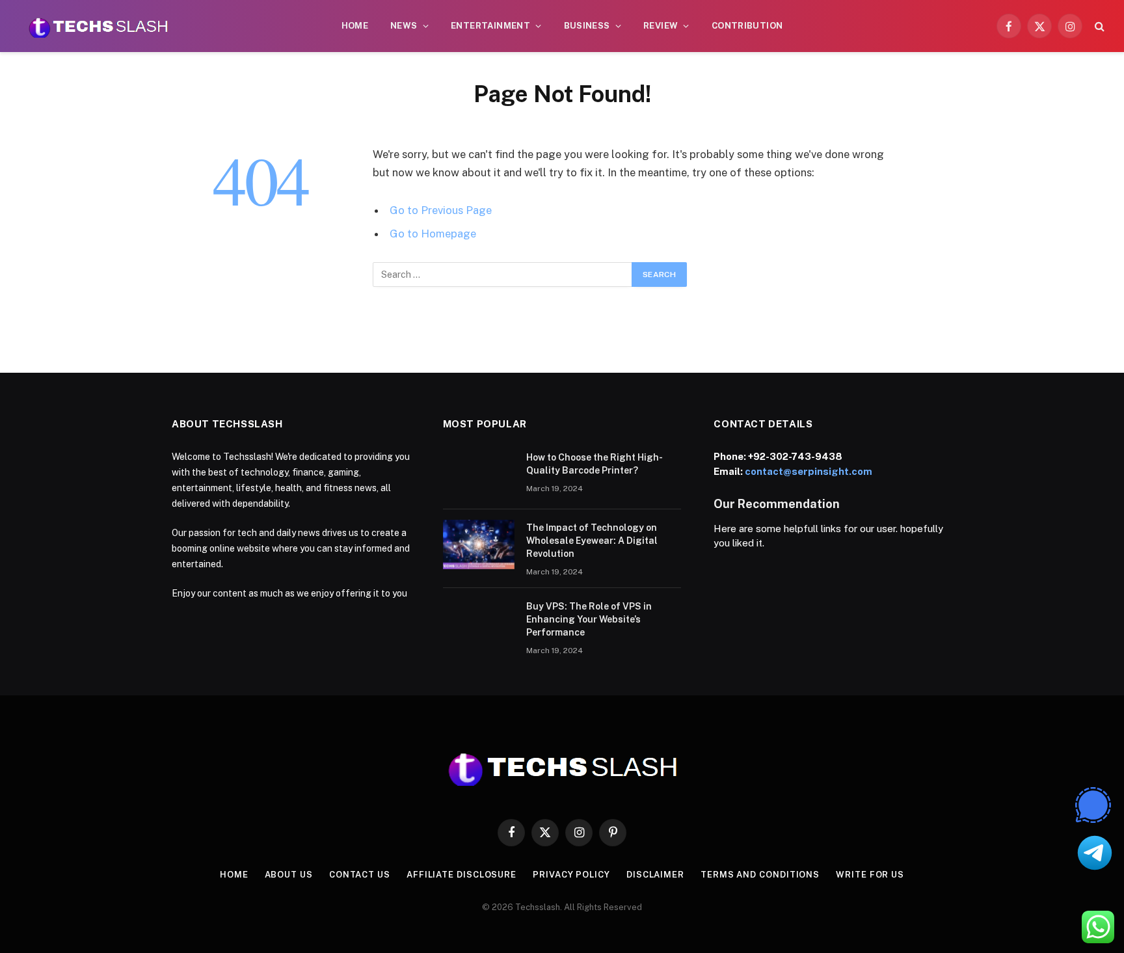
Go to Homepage (433, 233)
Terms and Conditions (760, 874)
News (404, 26)
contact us (359, 874)
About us (289, 874)
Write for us (870, 874)
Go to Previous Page (441, 210)
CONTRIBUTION (747, 26)
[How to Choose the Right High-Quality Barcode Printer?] (479, 474)
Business (587, 26)
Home (355, 26)
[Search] (1098, 26)
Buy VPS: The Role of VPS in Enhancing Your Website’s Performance (589, 619)
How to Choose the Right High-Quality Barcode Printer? (594, 464)
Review (660, 26)
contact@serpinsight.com (808, 471)
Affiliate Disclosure (461, 874)
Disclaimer (655, 874)
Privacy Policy (571, 874)
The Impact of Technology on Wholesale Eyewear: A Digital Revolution (592, 540)
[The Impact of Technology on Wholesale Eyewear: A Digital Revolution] (479, 544)
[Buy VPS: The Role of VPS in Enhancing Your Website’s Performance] (479, 623)
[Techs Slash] (98, 26)
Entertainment (490, 26)
